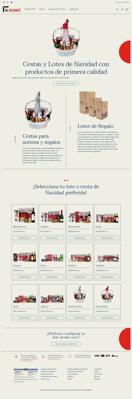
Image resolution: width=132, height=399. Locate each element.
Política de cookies (47, 374)
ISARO (69, 379)
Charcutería (98, 369)
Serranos (70, 376)
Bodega (96, 379)
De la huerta (98, 374)
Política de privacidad (48, 371)
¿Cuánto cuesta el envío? (49, 369)
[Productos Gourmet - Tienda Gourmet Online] (12, 9)
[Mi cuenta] (122, 9)
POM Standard (87, 390)
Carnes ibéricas (72, 374)
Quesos (96, 371)
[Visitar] (4, 2)
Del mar (97, 376)
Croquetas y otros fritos (75, 371)
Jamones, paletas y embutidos (77, 369)
